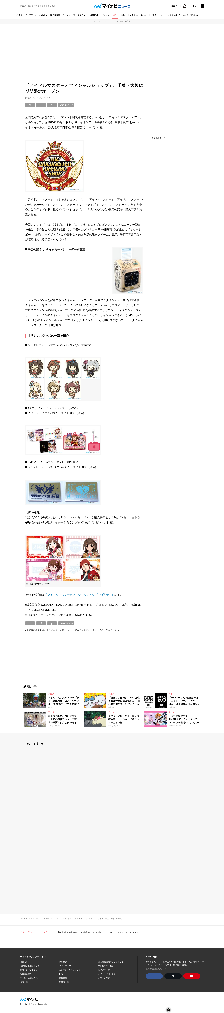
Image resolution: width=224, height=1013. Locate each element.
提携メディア (104, 970)
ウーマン (66, 15)
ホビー (115, 15)
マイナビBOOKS (190, 15)
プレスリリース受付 (107, 966)
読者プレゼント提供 (29, 970)
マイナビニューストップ (30, 919)
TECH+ (32, 15)
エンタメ (105, 15)
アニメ (55, 919)
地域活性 (131, 15)
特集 (123, 15)
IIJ (142, 15)
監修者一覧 (64, 982)
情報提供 (63, 978)
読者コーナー (159, 15)
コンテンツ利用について (70, 970)
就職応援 (94, 15)
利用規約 (63, 962)
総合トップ (22, 15)
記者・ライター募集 (107, 974)
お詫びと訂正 (104, 978)
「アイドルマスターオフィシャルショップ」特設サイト (79, 594)
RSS (61, 974)
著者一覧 (24, 982)
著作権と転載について (30, 966)
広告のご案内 (26, 974)
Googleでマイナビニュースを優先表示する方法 (112, 21)
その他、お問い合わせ (30, 978)
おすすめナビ (173, 15)
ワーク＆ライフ (80, 15)
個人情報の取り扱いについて (110, 962)
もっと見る (156, 138)
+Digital (43, 15)
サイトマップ (65, 966)
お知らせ (24, 962)
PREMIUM (55, 15)
